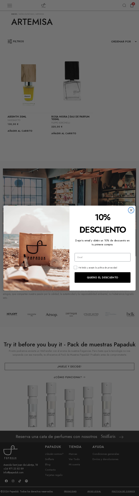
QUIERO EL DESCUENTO (102, 277)
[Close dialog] (131, 210)
